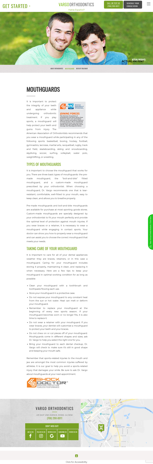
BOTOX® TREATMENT (82, 68)
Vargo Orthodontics (55, 408)
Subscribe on (62, 432)
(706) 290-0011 (113, 4)
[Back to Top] (76, 456)
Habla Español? (76, 10)
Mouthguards (69, 68)
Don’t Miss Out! (51, 426)
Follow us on (41, 432)
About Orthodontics (56, 68)
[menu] (148, 4)
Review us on (52, 432)
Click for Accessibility (76, 462)
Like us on (30, 432)
